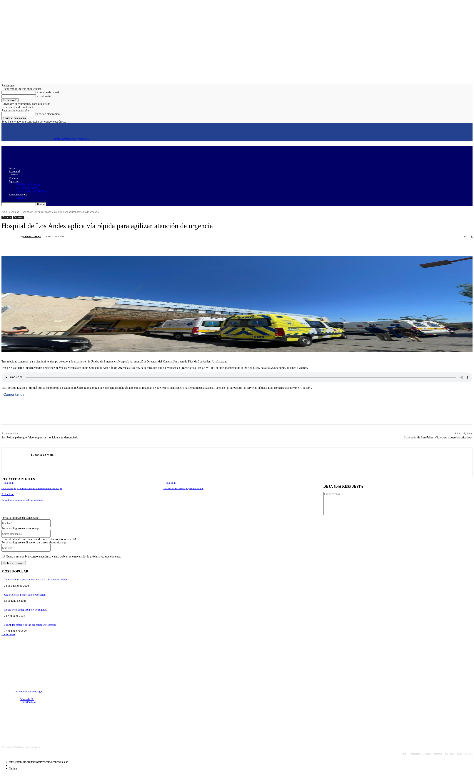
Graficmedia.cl (28, 702)
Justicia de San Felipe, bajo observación (183, 488)
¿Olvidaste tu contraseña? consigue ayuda (25, 103)
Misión (20, 197)
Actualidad (14, 171)
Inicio (12, 168)
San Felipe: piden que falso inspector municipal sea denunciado (39, 437)
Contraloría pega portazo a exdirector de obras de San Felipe (31, 488)
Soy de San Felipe (27, 187)
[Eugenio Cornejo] (10, 236)
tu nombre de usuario (48, 92)
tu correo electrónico (48, 114)
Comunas (13, 174)
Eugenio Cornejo (32, 236)
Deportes (13, 178)
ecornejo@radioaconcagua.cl (31, 691)
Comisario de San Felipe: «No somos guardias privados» (438, 437)
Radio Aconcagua (18, 194)
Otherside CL (27, 699)
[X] (49, 246)
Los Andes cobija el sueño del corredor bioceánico (30, 624)
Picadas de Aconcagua (29, 184)
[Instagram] (15, 721)
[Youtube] (43, 721)
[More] (89, 246)
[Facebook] (35, 246)
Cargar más (8, 634)
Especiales (14, 181)
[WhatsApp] (75, 246)
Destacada (18, 217)
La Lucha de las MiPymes (31, 191)
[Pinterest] (62, 246)
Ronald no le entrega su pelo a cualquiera (22, 500)
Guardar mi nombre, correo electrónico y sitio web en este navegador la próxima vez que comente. (63, 556)
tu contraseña (43, 96)
